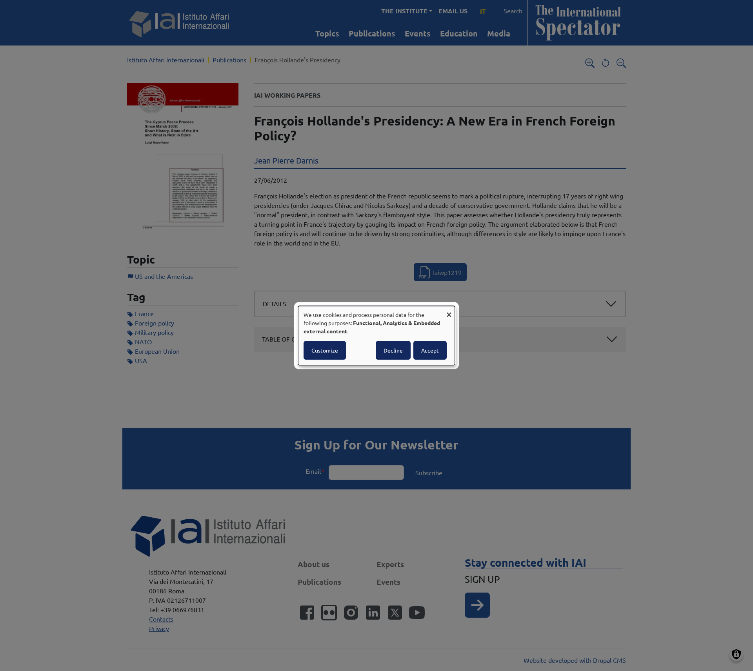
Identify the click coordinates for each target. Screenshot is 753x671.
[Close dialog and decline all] (449, 311)
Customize (324, 350)
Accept (430, 350)
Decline (393, 350)
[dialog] (376, 336)
